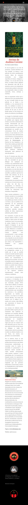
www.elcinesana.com (15, 429)
